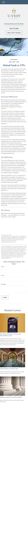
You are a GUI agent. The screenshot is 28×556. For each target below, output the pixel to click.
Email (2, 275)
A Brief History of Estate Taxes (9, 368)
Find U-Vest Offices (14, 33)
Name (2, 266)
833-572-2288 (14, 28)
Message (3, 284)
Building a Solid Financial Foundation (11, 397)
